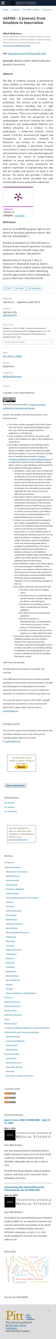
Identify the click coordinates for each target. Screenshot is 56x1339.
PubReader (36, 288)
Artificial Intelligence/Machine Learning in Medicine (27, 1028)
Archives (15, 9)
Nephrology (11, 937)
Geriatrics (10, 906)
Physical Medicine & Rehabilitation (21, 993)
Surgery (9, 984)
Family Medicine (13, 1036)
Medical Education (12, 376)
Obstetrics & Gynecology (16, 871)
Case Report (11, 1058)
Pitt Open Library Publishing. (16, 1327)
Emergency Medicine (15, 889)
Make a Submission (15, 785)
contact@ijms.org (10, 711)
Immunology (11, 919)
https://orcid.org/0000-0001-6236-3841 (16, 46)
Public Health (12, 1045)
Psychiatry (10, 967)
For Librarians (10, 811)
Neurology (10, 941)
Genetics (9, 902)
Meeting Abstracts (12, 1002)
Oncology (10, 945)
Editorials (10, 1071)
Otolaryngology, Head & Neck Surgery (22, 897)
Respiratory (11, 971)
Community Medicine (15, 1041)
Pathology (10, 962)
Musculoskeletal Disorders (17, 932)
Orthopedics (11, 954)
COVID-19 (8, 997)
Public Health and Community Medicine (21, 1032)
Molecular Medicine (13, 1015)
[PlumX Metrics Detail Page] (18, 196)
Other (6, 1019)
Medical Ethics (10, 1010)
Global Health (12, 1049)
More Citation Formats (15, 342)
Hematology (11, 915)
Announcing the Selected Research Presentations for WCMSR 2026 (24, 1188)
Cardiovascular (12, 880)
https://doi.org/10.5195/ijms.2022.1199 (27, 53)
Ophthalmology (13, 876)
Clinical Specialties (12, 867)
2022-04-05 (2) (10, 315)
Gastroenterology (13, 910)
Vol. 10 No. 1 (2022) (31, 9)
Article (21, 288)
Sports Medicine (13, 980)
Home (5, 9)
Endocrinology (12, 893)
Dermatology (11, 884)
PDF (9, 288)
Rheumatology (12, 975)
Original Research (13, 949)
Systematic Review (14, 1067)
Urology (9, 989)
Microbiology (12, 928)
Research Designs (12, 1054)
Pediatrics (10, 958)
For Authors (9, 807)
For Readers (9, 802)
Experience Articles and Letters (19, 1075)
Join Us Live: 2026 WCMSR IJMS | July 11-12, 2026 (27, 1121)
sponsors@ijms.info (18, 839)
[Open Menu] (3, 3)
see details (20, 215)
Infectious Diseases (14, 923)
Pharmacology (10, 1023)
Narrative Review (13, 1062)
